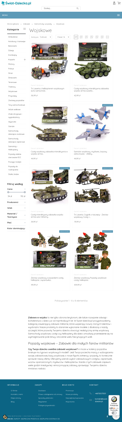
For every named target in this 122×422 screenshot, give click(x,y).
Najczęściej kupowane (75, 398)
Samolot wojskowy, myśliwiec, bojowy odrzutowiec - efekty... (90, 152)
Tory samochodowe (16, 105)
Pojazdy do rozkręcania (13, 168)
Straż (10, 73)
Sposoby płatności (45, 398)
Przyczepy (12, 96)
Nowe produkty (72, 394)
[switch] (114, 412)
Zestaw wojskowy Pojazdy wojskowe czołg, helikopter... (90, 279)
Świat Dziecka (37, 85)
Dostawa (42, 391)
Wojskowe (12, 91)
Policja (11, 68)
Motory (11, 64)
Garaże (11, 126)
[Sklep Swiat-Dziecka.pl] (16, 3)
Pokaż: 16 (61, 37)
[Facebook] (107, 416)
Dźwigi (11, 50)
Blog (12, 402)
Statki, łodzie (13, 174)
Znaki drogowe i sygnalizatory (15, 115)
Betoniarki (12, 46)
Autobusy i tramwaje (16, 41)
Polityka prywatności (46, 405)
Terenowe (12, 82)
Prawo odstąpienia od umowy (50, 394)
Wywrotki (12, 122)
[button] (76, 37)
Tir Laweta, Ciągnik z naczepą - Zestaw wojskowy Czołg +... (91, 215)
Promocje (70, 391)
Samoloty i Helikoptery (13, 148)
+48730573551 (100, 393)
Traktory (11, 87)
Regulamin (42, 402)
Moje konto (70, 402)
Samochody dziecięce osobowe (16, 132)
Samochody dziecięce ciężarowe (16, 140)
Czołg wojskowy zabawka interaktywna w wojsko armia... (49, 152)
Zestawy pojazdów (16, 100)
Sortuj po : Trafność (39, 37)
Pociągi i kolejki (14, 162)
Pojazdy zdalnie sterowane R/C (14, 156)
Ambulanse (13, 37)
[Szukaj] (77, 8)
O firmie (14, 391)
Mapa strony (16, 398)
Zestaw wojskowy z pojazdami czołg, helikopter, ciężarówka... (47, 279)
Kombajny (12, 55)
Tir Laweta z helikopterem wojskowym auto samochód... (47, 89)
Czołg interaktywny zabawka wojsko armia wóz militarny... (47, 215)
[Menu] (118, 396)
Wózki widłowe (14, 109)
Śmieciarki (12, 78)
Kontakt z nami (17, 394)
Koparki (11, 59)
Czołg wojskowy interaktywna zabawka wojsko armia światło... (91, 89)
